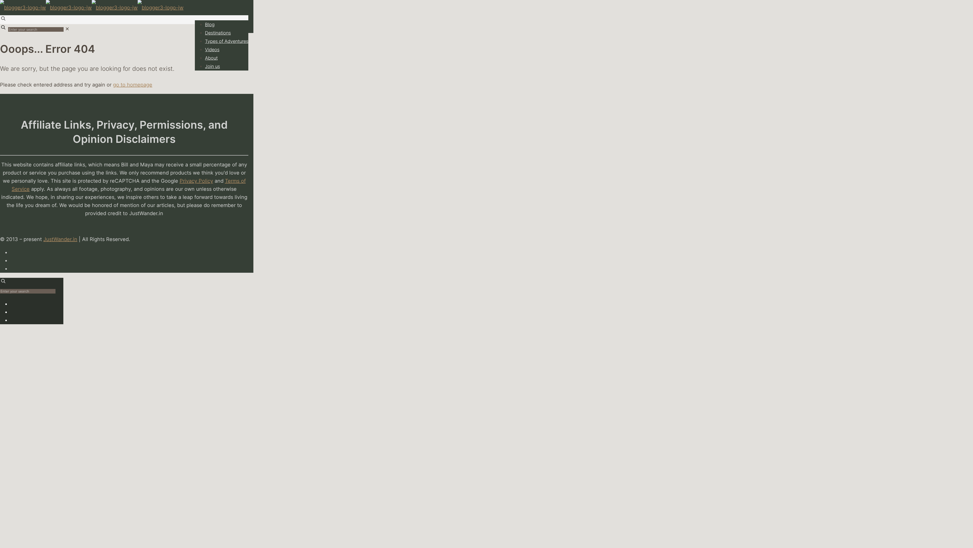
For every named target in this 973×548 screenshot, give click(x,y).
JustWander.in (60, 239)
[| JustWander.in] (91, 8)
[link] (67, 29)
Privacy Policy (196, 181)
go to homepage (132, 85)
